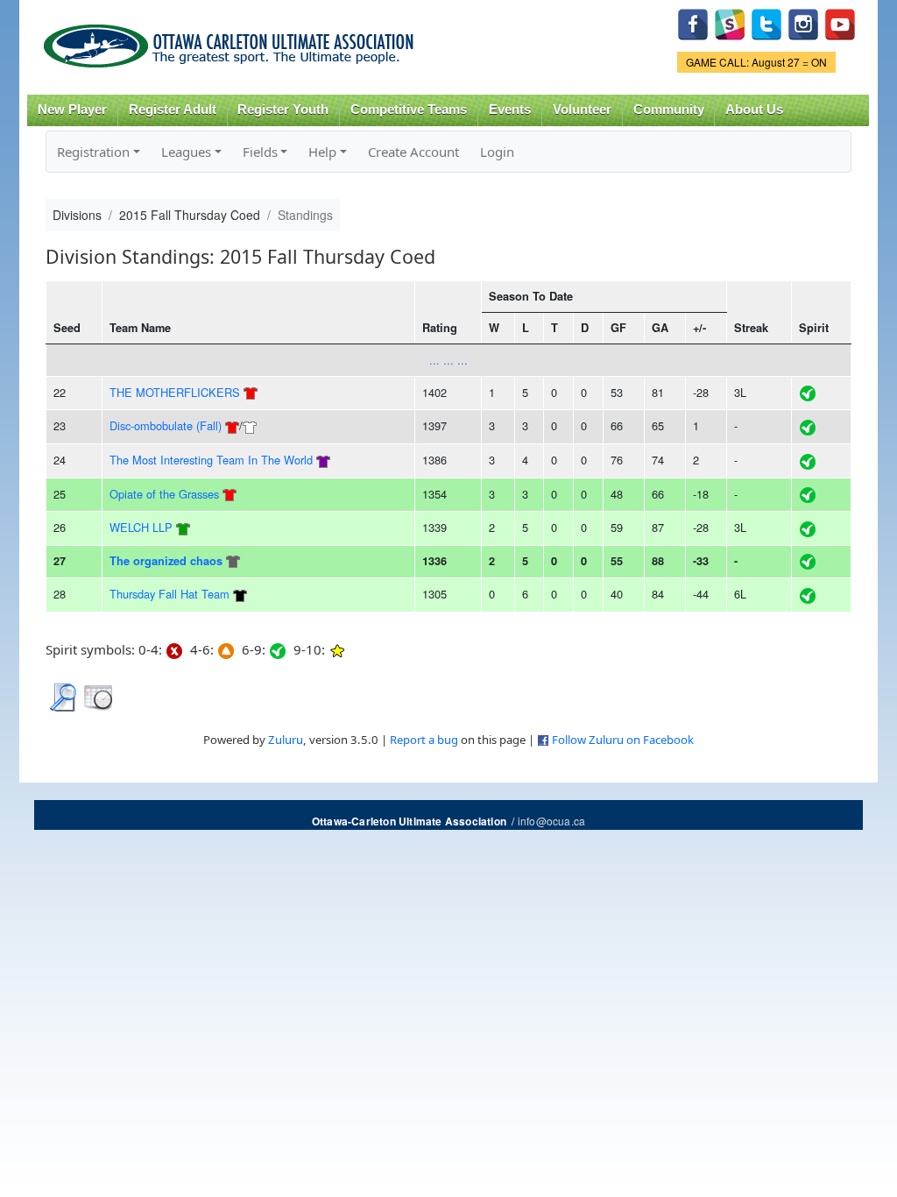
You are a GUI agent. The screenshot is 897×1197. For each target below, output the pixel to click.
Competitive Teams (408, 110)
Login (497, 151)
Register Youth (282, 110)
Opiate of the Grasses (164, 493)
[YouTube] (840, 22)
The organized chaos (165, 561)
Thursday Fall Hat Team (169, 593)
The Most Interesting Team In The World (211, 459)
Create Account (413, 151)
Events (510, 110)
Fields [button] (260, 151)
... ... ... (448, 359)
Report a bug (424, 739)
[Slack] (729, 22)
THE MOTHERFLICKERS (174, 392)
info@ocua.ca (551, 820)
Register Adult (172, 110)
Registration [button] (93, 151)
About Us (754, 110)
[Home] (231, 40)
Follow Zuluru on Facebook (623, 739)
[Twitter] (766, 22)
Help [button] (322, 151)
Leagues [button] (186, 151)
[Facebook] (693, 22)
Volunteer (582, 110)
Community (668, 110)
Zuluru (285, 739)
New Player (72, 110)
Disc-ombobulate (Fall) (165, 425)
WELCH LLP (141, 527)
